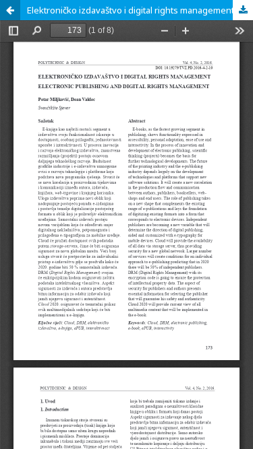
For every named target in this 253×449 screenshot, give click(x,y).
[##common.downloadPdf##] (243, 10)
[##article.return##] (10, 10)
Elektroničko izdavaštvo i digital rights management (130, 10)
